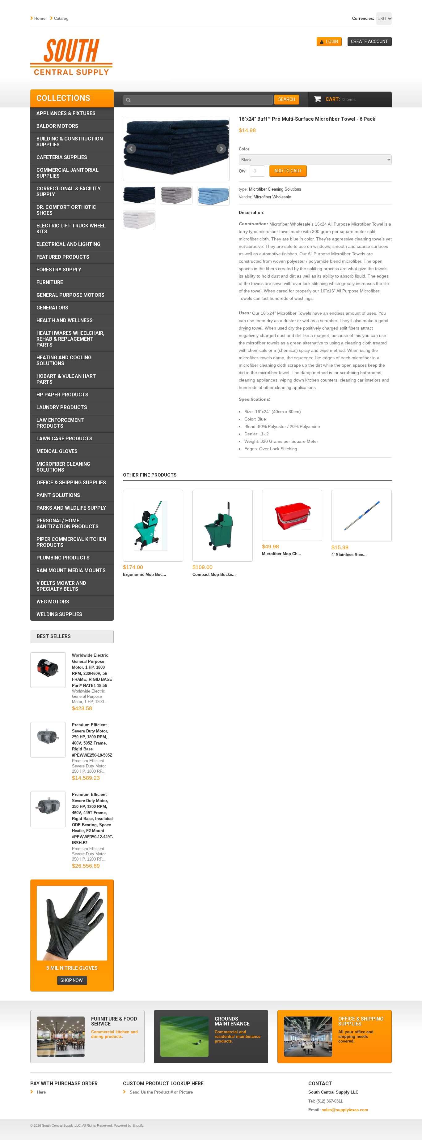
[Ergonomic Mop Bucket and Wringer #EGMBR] (153, 526)
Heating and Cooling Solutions (63, 360)
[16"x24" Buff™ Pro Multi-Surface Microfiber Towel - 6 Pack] (176, 146)
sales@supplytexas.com (345, 1110)
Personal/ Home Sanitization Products (67, 523)
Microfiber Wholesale (272, 197)
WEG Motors (52, 602)
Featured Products (62, 257)
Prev (131, 149)
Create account (369, 41)
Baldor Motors (57, 126)
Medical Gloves (57, 451)
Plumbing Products (63, 558)
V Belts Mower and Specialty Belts (61, 586)
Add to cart (288, 170)
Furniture (49, 282)
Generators (52, 308)
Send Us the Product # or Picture (161, 1092)
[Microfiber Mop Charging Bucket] (292, 515)
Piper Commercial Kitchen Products (71, 542)
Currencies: (363, 18)
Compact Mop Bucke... (214, 574)
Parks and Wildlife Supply (71, 508)
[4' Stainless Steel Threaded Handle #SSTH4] (361, 516)
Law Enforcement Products (60, 423)
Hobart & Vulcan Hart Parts (66, 379)
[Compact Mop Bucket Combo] (222, 526)
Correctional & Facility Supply (68, 191)
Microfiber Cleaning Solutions (275, 189)
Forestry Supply (58, 270)
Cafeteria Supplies (61, 157)
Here (41, 1092)
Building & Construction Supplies (69, 142)
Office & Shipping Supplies (71, 483)
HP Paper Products (62, 395)
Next (221, 149)
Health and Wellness (64, 320)
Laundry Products (61, 407)
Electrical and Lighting (68, 244)
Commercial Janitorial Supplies (67, 173)
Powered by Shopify (128, 1125)
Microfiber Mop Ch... (281, 553)
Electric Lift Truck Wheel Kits (71, 229)
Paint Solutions (58, 495)
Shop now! (72, 980)
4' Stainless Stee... (349, 554)
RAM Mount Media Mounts (71, 570)
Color (244, 149)
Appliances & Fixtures (65, 113)
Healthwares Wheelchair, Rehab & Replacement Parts (70, 339)
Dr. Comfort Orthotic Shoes (66, 210)
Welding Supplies (59, 614)
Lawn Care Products (64, 439)
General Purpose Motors (70, 295)
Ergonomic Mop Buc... (144, 574)
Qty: (243, 171)
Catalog (61, 18)
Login (332, 41)
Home (39, 18)
